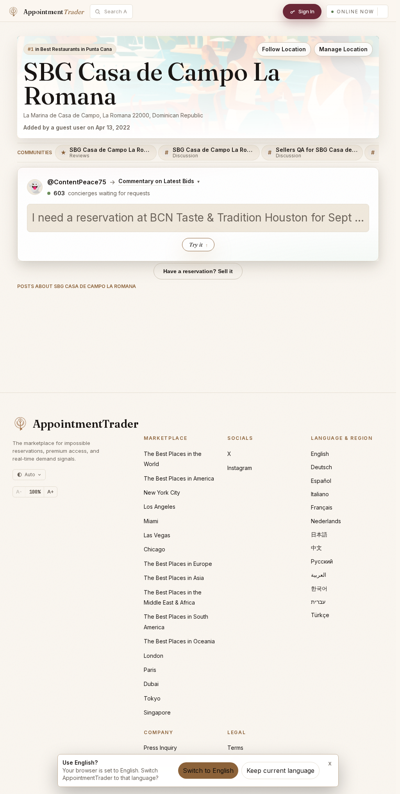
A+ (50, 492)
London (153, 655)
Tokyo (152, 698)
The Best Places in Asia (174, 577)
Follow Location (284, 49)
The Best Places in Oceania (179, 641)
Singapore (157, 712)
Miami (151, 521)
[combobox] (116, 11)
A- (19, 492)
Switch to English (208, 770)
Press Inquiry (160, 747)
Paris (150, 669)
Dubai (151, 684)
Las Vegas (157, 535)
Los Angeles (159, 506)
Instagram (239, 468)
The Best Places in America (179, 478)
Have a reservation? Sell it (198, 271)
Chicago (154, 549)
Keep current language (280, 770)
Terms (235, 747)
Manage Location (343, 49)
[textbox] (198, 218)
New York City (162, 492)
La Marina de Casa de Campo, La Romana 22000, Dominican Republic (113, 115)
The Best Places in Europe (178, 563)
